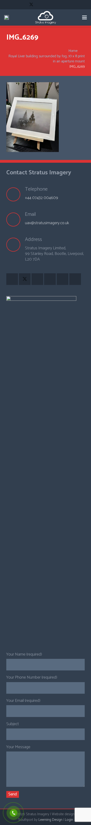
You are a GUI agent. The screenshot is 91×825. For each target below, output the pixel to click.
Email (30, 214)
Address (33, 239)
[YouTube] (39, 4)
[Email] (15, 220)
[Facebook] (23, 4)
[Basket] (68, 17)
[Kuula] (65, 4)
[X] (31, 4)
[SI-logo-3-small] (45, 17)
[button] (84, 17)
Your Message (18, 747)
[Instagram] (56, 4)
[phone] (6, 17)
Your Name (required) (24, 654)
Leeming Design (50, 820)
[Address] (15, 245)
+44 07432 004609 (41, 197)
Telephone (36, 189)
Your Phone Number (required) (31, 677)
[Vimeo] (48, 4)
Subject (12, 723)
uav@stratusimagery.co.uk (47, 223)
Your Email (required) (23, 700)
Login (69, 820)
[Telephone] (15, 194)
